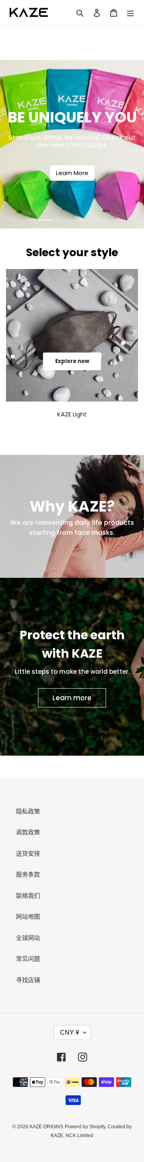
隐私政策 (28, 811)
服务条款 (28, 874)
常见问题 (28, 958)
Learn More (72, 173)
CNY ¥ (69, 1032)
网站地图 (28, 916)
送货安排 (28, 853)
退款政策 (28, 832)
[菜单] (130, 12)
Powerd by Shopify (85, 1126)
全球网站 (28, 937)
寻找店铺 (28, 979)
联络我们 (28, 895)
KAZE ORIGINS (46, 1126)
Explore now (72, 361)
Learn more (72, 698)
